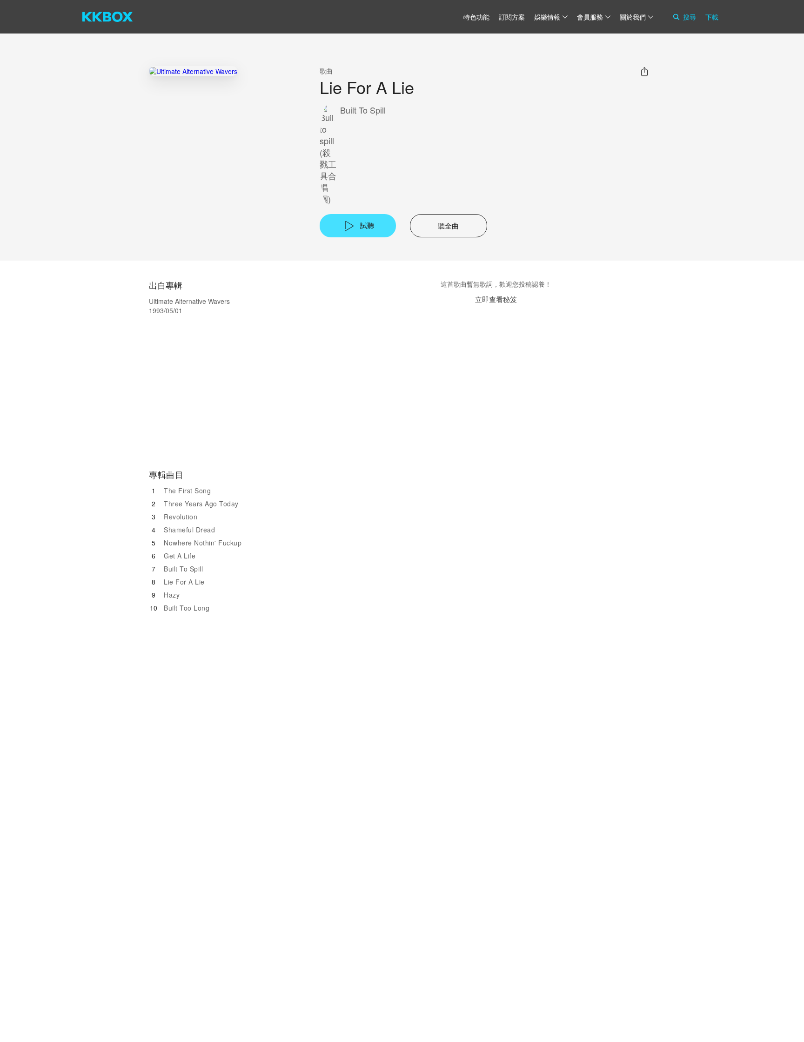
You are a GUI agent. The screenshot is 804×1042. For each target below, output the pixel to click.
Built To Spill (363, 110)
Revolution (180, 516)
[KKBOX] (107, 17)
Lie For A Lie (184, 581)
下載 (711, 16)
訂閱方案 (512, 16)
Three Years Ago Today (201, 503)
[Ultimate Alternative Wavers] (193, 71)
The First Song (187, 490)
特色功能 (476, 16)
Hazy (172, 594)
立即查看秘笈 (496, 299)
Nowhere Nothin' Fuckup (202, 542)
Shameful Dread (189, 529)
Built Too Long (186, 607)
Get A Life (179, 555)
